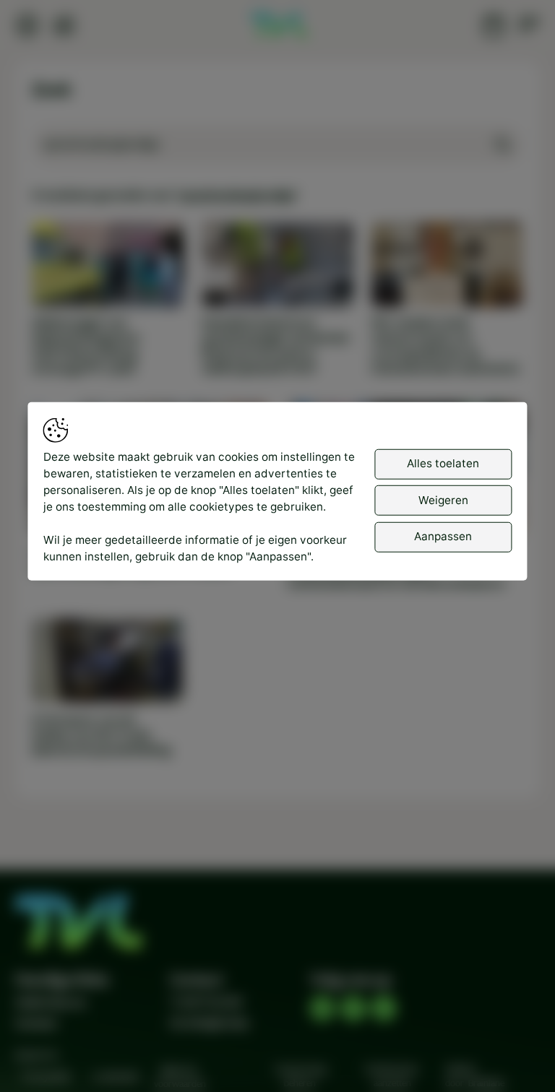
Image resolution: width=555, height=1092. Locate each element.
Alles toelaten (443, 463)
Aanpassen (443, 536)
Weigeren (443, 500)
